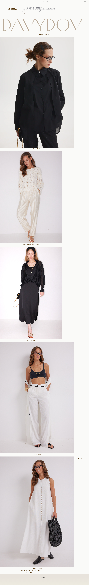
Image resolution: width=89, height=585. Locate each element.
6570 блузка (30, 340)
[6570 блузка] (31, 293)
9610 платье (37, 568)
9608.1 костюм (81, 458)
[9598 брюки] (37, 397)
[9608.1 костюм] (82, 457)
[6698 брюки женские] (31, 197)
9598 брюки (37, 454)
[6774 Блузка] (37, 92)
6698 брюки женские (31, 244)
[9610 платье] (37, 511)
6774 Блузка (37, 149)
